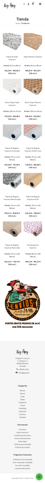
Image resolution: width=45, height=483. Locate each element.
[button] (39, 476)
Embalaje (22, 408)
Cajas (22, 396)
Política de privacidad (22, 444)
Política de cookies (22, 447)
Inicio (18, 23)
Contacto (22, 429)
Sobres (22, 393)
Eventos (22, 414)
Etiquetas (22, 402)
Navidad (22, 417)
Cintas (22, 405)
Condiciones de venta (22, 435)
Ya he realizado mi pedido (22, 462)
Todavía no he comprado (22, 459)
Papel (22, 399)
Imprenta (22, 411)
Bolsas (22, 390)
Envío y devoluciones (22, 438)
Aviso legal (22, 441)
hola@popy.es (24, 373)
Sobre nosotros (22, 432)
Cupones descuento (22, 468)
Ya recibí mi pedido (22, 465)
